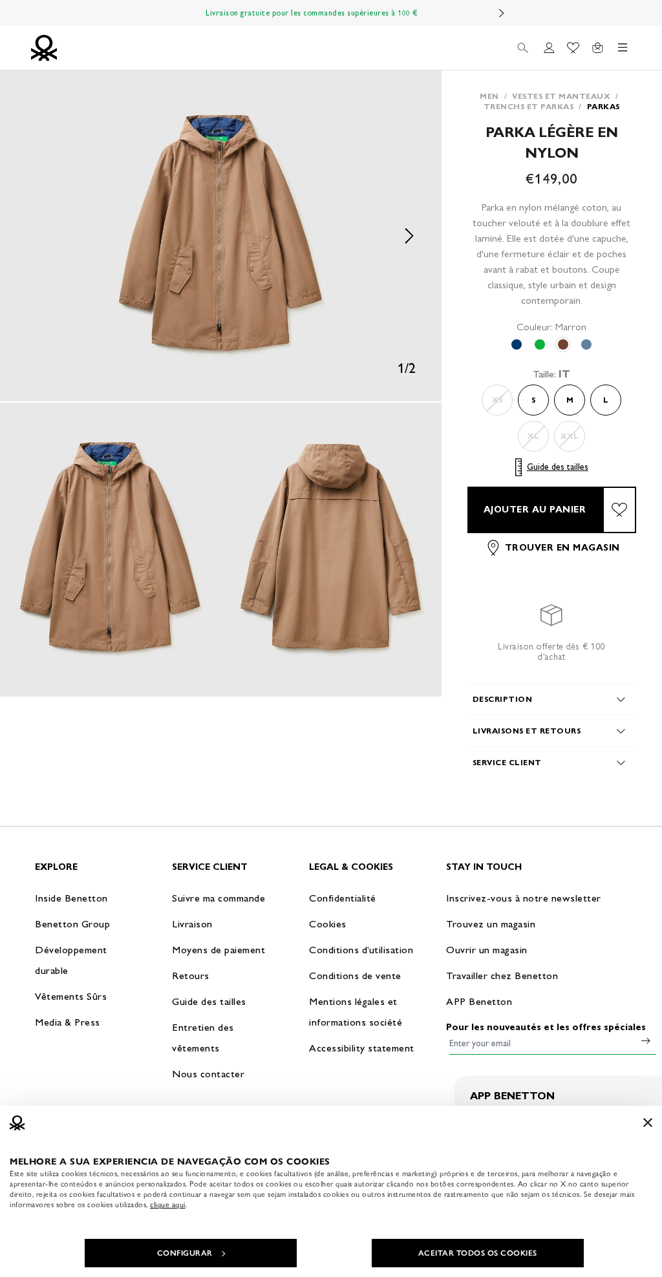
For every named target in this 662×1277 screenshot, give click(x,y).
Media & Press (67, 1022)
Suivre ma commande (218, 898)
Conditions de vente (355, 975)
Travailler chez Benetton (502, 975)
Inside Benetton (71, 898)
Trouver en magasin (562, 547)
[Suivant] (501, 13)
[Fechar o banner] (647, 1122)
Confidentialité (342, 898)
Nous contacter (208, 1074)
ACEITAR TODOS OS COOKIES (477, 1253)
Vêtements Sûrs (71, 996)
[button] (221, 235)
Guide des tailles (557, 466)
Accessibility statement (361, 1048)
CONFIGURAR (185, 1253)
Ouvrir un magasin (487, 950)
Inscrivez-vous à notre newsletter (523, 898)
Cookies (328, 924)
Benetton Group (72, 924)
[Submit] (645, 1040)
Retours (190, 975)
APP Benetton (479, 1001)
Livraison (192, 924)
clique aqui (168, 1204)
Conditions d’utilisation (361, 950)
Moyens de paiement (218, 950)
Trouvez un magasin (490, 924)
